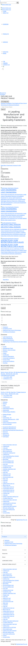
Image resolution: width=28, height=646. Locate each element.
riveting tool (6, 454)
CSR (4, 61)
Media (4, 53)
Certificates (6, 355)
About (3, 557)
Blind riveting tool (7, 451)
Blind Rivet (5, 459)
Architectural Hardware (13, 105)
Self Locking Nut (7, 457)
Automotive (6, 410)
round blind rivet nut (8, 488)
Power (4, 416)
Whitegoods (6, 435)
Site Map (5, 363)
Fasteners (3, 103)
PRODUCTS (6, 34)
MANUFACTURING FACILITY (9, 564)
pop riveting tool (7, 449)
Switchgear (6, 436)
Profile (4, 346)
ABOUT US (5, 13)
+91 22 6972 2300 (7, 377)
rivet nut (5, 482)
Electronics (6, 433)
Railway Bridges (7, 414)
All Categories (4, 101)
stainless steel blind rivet (9, 469)
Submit (3, 308)
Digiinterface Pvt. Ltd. (21, 520)
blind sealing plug (7, 504)
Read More (3, 165)
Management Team (8, 348)
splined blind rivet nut (8, 490)
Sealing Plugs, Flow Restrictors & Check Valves (15, 341)
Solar (4, 405)
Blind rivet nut (6, 485)
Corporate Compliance (9, 358)
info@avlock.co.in (7, 378)
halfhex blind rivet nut (8, 483)
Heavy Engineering (8, 338)
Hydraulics (5, 421)
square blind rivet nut (8, 491)
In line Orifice (6, 512)
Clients (4, 353)
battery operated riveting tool (10, 496)
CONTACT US (6, 64)
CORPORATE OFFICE (7, 560)
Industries (5, 52)
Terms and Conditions (8, 361)
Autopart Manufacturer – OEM (11, 419)
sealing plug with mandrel (9, 506)
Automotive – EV (7, 417)
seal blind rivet (6, 475)
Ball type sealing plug (8, 508)
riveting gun (6, 446)
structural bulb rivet (8, 477)
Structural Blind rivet (8, 461)
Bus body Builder (7, 424)
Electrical (5, 431)
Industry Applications (8, 356)
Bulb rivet (5, 478)
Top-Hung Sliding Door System (11, 456)
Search (3, 109)
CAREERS (5, 63)
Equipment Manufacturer (9, 427)
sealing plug (6, 501)
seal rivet (5, 472)
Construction (6, 407)
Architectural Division (8, 340)
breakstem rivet (7, 467)
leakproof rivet (7, 474)
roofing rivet (6, 493)
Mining (5, 403)
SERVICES (5, 42)
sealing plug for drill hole (9, 503)
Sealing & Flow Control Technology (12, 330)
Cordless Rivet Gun (8, 498)
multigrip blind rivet (8, 466)
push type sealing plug (9, 509)
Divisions (4, 550)
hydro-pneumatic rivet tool (10, 444)
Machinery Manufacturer (9, 428)
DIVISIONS (5, 24)
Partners (5, 351)
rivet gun (5, 448)
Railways (5, 402)
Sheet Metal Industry (8, 408)
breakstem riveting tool (9, 453)
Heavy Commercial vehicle (9, 422)
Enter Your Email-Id (6, 304)
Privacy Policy (6, 359)
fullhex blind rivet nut (8, 487)
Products (4, 536)
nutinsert (5, 480)
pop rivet (5, 464)
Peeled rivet (6, 470)
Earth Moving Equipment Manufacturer (13, 430)
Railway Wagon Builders (9, 412)
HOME (4, 11)
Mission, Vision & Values (9, 350)
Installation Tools (10, 103)
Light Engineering (7, 337)
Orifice (4, 511)
